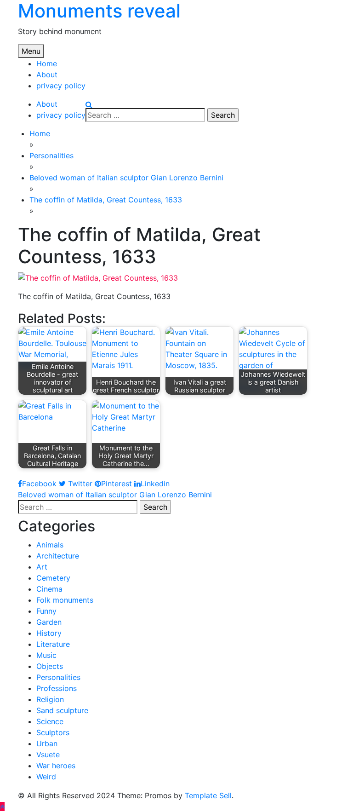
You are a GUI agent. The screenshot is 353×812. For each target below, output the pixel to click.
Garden (49, 622)
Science (49, 721)
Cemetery (53, 577)
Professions (56, 688)
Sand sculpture (62, 710)
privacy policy (60, 85)
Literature (53, 644)
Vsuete (48, 754)
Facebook (39, 483)
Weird (46, 776)
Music (46, 655)
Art (41, 566)
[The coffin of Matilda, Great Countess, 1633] (98, 277)
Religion (50, 699)
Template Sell (208, 795)
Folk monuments (64, 600)
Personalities (58, 677)
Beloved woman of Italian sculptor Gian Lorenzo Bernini (115, 494)
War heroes (55, 765)
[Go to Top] (2, 806)
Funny (46, 611)
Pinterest (116, 483)
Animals (49, 544)
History (49, 633)
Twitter (79, 483)
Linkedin (155, 483)
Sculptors (52, 732)
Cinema (49, 588)
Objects (49, 666)
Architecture (57, 555)
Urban (46, 743)
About (46, 74)
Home (46, 63)
